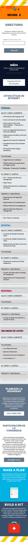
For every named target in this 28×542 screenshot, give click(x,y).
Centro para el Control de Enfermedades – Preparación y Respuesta (13, 125)
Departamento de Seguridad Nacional (12, 198)
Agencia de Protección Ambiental (14, 140)
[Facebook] (18, 9)
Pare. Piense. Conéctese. (11, 218)
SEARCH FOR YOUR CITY (12, 40)
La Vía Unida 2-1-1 (9, 358)
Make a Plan (14, 467)
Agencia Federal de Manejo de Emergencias (13, 210)
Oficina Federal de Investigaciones (14, 206)
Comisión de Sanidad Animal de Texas (13, 235)
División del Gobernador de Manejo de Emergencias (14, 273)
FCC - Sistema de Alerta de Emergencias (12, 178)
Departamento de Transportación (14, 202)
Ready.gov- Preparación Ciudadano (14, 168)
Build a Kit (14, 502)
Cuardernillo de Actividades (14, 82)
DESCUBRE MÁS (14, 413)
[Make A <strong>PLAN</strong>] (9, 10)
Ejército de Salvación (10, 352)
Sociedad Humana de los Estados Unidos (14, 144)
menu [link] (2, 6)
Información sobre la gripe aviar (13, 117)
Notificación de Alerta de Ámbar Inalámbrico (13, 262)
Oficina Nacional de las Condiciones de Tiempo (14, 187)
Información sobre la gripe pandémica (11, 149)
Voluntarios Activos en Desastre (14, 355)
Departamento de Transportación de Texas (14, 279)
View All (14, 50)
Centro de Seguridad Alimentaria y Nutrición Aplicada (14, 131)
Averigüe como (14, 460)
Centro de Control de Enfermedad (14, 120)
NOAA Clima (7, 183)
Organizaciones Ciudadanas (12, 160)
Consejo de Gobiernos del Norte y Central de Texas (14, 319)
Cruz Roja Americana (10, 348)
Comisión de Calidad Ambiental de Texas (14, 240)
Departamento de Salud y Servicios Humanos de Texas (14, 245)
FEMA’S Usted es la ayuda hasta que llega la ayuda (13, 164)
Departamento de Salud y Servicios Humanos (14, 136)
